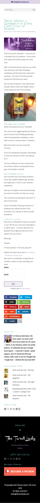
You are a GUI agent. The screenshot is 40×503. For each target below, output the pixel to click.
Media (20, 448)
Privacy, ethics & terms (20, 445)
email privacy (25, 288)
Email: (6, 275)
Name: (6, 267)
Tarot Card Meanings (28, 32)
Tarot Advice (17, 32)
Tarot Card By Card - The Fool (23, 370)
